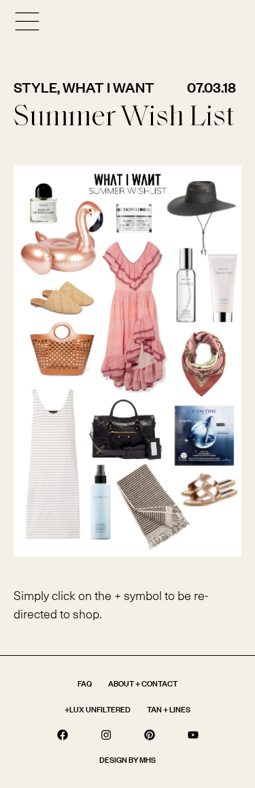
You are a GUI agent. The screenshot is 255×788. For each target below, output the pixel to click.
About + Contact (142, 683)
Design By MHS (127, 760)
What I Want (108, 87)
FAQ (85, 683)
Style (35, 87)
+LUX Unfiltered (98, 709)
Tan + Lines (168, 709)
